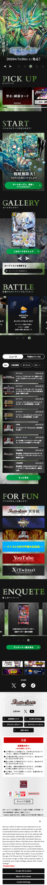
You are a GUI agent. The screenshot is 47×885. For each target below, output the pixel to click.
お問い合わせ (24, 730)
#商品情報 (15, 365)
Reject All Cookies (23, 876)
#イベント (27, 365)
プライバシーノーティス (35, 724)
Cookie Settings (35, 719)
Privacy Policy (9, 866)
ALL (5, 365)
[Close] (40, 821)
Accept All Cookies (23, 871)
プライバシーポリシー (14, 724)
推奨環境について (13, 719)
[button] (5, 66)
